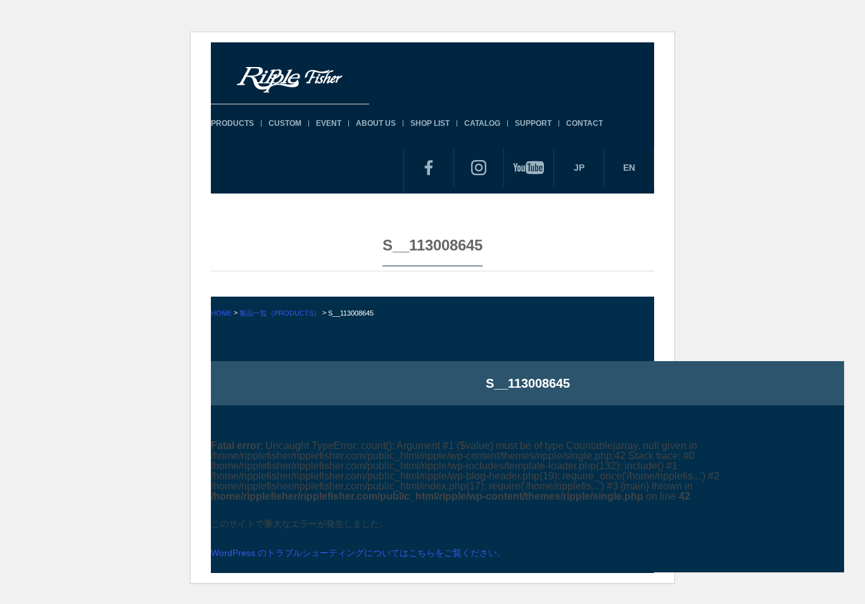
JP (579, 168)
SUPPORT (533, 123)
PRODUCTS (232, 123)
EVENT (328, 123)
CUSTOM (284, 123)
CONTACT (584, 123)
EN (629, 168)
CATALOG (482, 123)
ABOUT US (376, 123)
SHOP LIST (430, 123)
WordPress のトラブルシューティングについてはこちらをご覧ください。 (358, 553)
